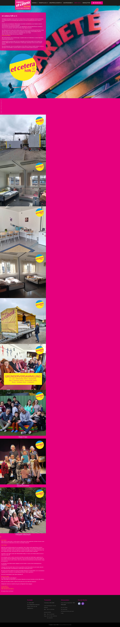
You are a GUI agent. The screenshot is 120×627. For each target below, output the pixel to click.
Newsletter (86, 2)
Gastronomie (67, 2)
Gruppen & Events (55, 2)
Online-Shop (98, 2)
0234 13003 (31, 602)
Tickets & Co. (43, 2)
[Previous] (0, 536)
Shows (34, 2)
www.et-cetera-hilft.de (6, 35)
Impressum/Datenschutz (64, 624)
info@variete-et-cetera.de (34, 604)
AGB (70, 624)
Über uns (77, 2)
